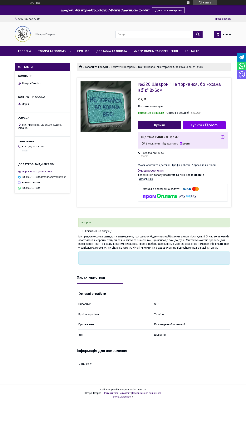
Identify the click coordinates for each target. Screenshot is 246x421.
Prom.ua (141, 389)
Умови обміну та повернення (156, 51)
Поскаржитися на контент (116, 393)
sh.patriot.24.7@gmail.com (37, 171)
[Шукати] (198, 34)
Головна (24, 51)
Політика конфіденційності (146, 393)
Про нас (83, 51)
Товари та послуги (52, 51)
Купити (159, 125)
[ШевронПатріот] (23, 41)
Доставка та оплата (111, 51)
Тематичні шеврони (123, 66)
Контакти (192, 51)
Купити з (197, 125)
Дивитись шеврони (168, 10)
